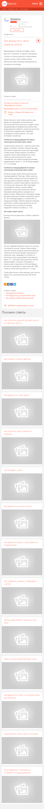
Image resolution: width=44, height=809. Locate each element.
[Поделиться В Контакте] (8, 284)
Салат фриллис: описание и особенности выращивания (17, 771)
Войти (35, 3)
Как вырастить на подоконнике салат (21, 295)
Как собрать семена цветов (17, 359)
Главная (4, 9)
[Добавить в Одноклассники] (5, 284)
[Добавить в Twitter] (14, 284)
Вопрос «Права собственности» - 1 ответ (22, 113)
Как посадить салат (13, 470)
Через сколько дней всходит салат (20, 658)
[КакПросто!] (9, 3)
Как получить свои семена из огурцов (18, 432)
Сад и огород (24, 9)
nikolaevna (15, 19)
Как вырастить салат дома (16, 395)
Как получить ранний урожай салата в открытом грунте (21, 321)
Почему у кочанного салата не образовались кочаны (16, 104)
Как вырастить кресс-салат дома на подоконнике (21, 543)
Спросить (17, 30)
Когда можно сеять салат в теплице (21, 733)
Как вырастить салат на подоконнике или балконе (22, 696)
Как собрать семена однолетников (20, 298)
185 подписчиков (26, 26)
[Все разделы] (40, 3)
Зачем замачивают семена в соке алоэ (20, 621)
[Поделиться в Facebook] (11, 284)
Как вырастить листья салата (18, 506)
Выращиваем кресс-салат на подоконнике (21, 109)
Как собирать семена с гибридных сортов (20, 582)
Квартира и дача (13, 9)
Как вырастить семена (15, 293)
